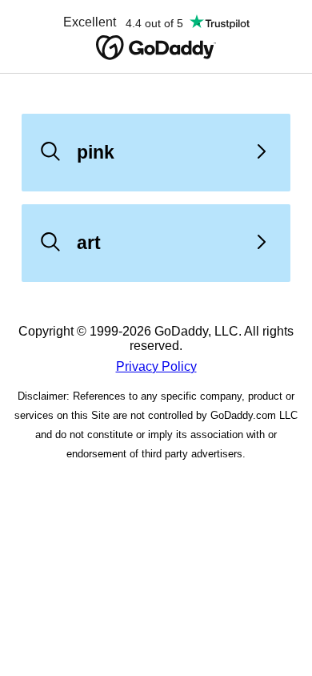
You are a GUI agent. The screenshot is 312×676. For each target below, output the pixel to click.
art (89, 242)
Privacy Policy (156, 366)
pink (95, 152)
